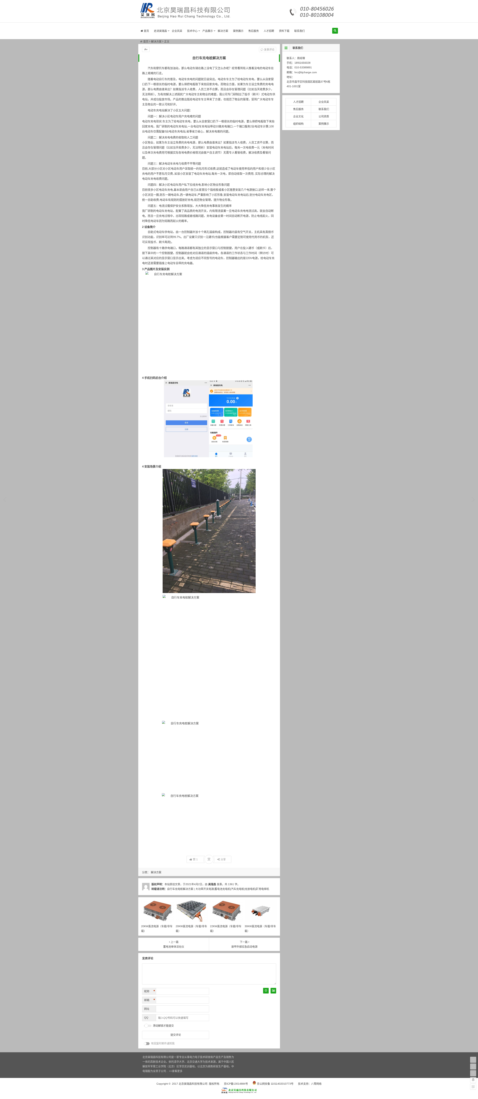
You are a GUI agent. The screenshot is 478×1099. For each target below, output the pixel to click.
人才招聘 (269, 30)
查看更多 (177, 1070)
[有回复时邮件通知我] (147, 1043)
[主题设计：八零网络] (239, 1092)
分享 (223, 859)
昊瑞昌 (212, 884)
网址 (146, 1008)
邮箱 (149, 1000)
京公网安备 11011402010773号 (275, 1083)
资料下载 (284, 30)
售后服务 (253, 30)
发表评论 (268, 49)
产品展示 (207, 30)
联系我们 (299, 30)
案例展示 (238, 30)
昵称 (149, 991)
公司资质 (324, 116)
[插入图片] (273, 990)
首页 (146, 30)
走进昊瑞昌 (160, 30)
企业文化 (298, 116)
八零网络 (316, 1083)
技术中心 (192, 30)
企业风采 (177, 30)
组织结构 (298, 123)
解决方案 (223, 30)
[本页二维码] (473, 1087)
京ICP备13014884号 (236, 1083)
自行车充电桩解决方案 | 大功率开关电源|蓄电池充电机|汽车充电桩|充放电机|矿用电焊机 (218, 888)
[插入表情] (266, 990)
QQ (146, 1017)
